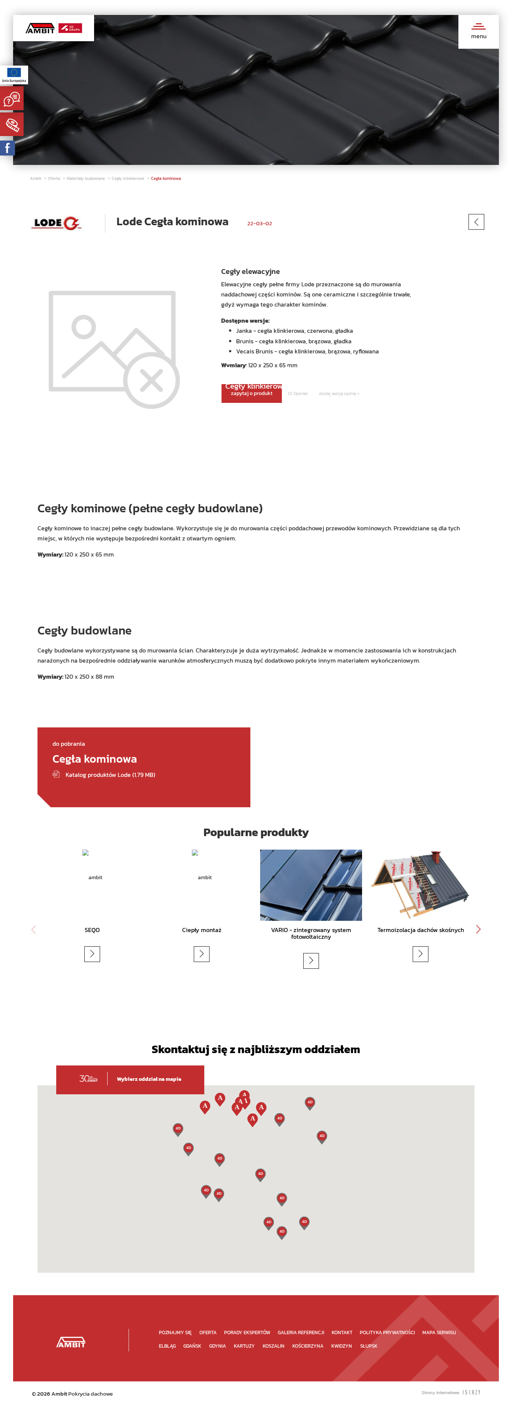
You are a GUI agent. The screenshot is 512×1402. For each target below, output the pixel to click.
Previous (33, 929)
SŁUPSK (368, 1346)
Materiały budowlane (86, 178)
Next (478, 929)
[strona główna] (70, 1341)
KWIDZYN (341, 1346)
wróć (488, 222)
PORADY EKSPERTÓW (247, 1332)
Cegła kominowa (166, 178)
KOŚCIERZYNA (307, 1346)
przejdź (101, 954)
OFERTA (208, 1332)
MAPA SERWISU (439, 1332)
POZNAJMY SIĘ (175, 1332)
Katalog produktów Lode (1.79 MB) (110, 774)
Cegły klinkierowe (128, 178)
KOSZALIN (273, 1346)
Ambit (36, 178)
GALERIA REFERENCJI (301, 1332)
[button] (282, 1233)
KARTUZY (244, 1346)
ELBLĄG (167, 1346)
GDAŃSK (192, 1346)
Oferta (54, 178)
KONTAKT (342, 1332)
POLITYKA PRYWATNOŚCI (387, 1332)
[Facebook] (7, 148)
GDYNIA (217, 1346)
